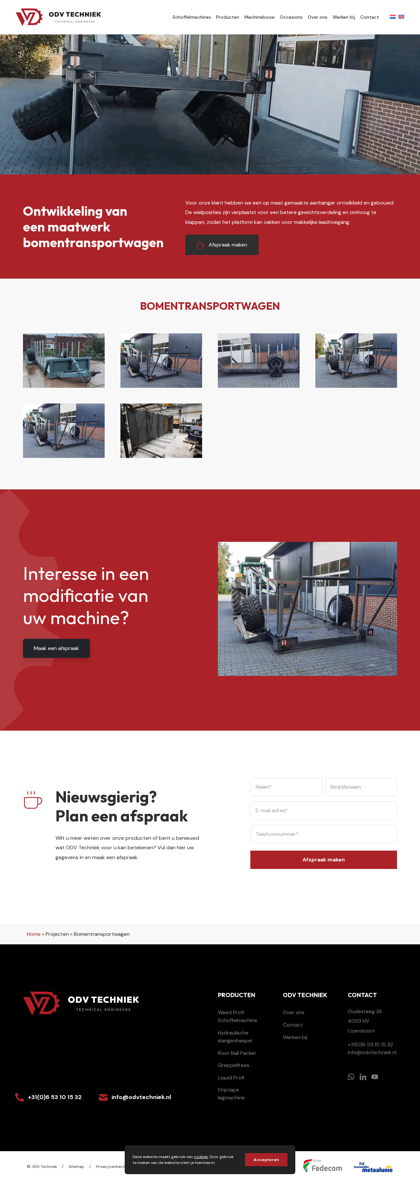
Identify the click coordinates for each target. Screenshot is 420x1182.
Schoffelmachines (192, 17)
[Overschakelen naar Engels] (401, 17)
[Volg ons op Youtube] (374, 1077)
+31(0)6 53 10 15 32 (55, 1097)
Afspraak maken (228, 244)
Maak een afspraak (56, 648)
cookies (201, 1156)
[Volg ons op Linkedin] (363, 1077)
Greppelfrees (233, 1065)
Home (34, 934)
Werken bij (344, 17)
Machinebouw (259, 17)
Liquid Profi (231, 1077)
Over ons (317, 17)
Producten (227, 17)
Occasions (291, 17)
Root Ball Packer (237, 1053)
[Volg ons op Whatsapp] (351, 1077)
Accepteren (266, 1159)
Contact (369, 17)
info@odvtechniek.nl (141, 1097)
